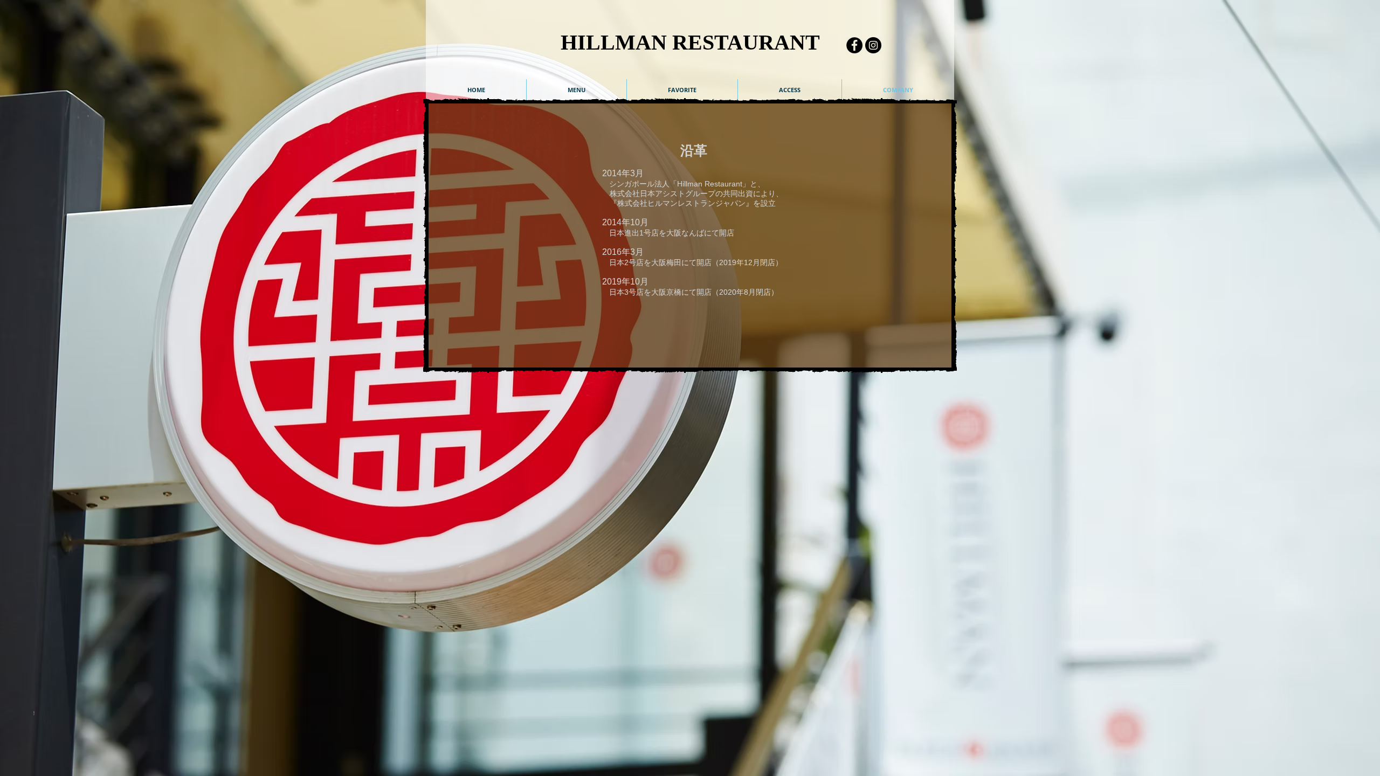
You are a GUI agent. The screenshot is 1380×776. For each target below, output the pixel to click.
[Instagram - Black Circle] (873, 45)
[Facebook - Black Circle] (854, 45)
